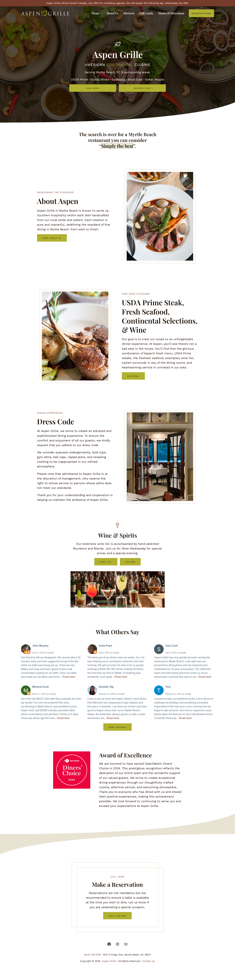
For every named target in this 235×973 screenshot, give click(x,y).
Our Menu (133, 375)
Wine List (106, 561)
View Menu (92, 88)
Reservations (142, 88)
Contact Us (148, 961)
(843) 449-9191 (117, 915)
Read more (68, 676)
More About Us (51, 237)
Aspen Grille (109, 961)
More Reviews (117, 727)
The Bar (130, 561)
